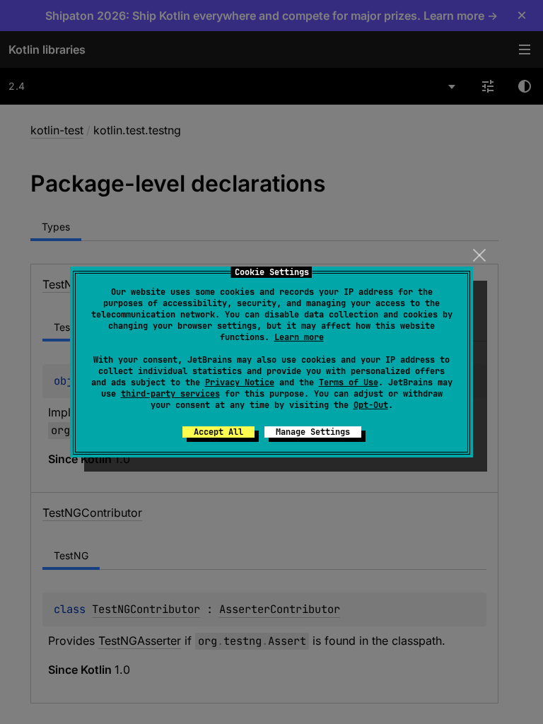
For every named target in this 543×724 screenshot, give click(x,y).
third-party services (170, 393)
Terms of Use (348, 382)
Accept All (218, 432)
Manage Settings (313, 432)
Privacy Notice (239, 382)
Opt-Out (371, 405)
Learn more (299, 337)
